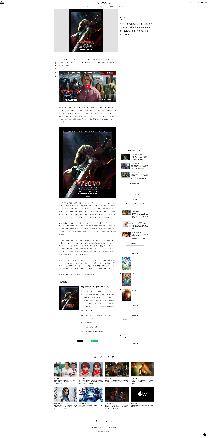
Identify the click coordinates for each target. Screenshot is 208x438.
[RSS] (206, 2)
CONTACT (94, 427)
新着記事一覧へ (134, 183)
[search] (190, 2)
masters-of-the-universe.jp (95, 331)
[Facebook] (194, 2)
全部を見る (134, 243)
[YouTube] (202, 2)
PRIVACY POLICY (112, 427)
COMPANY (102, 427)
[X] (198, 2)
